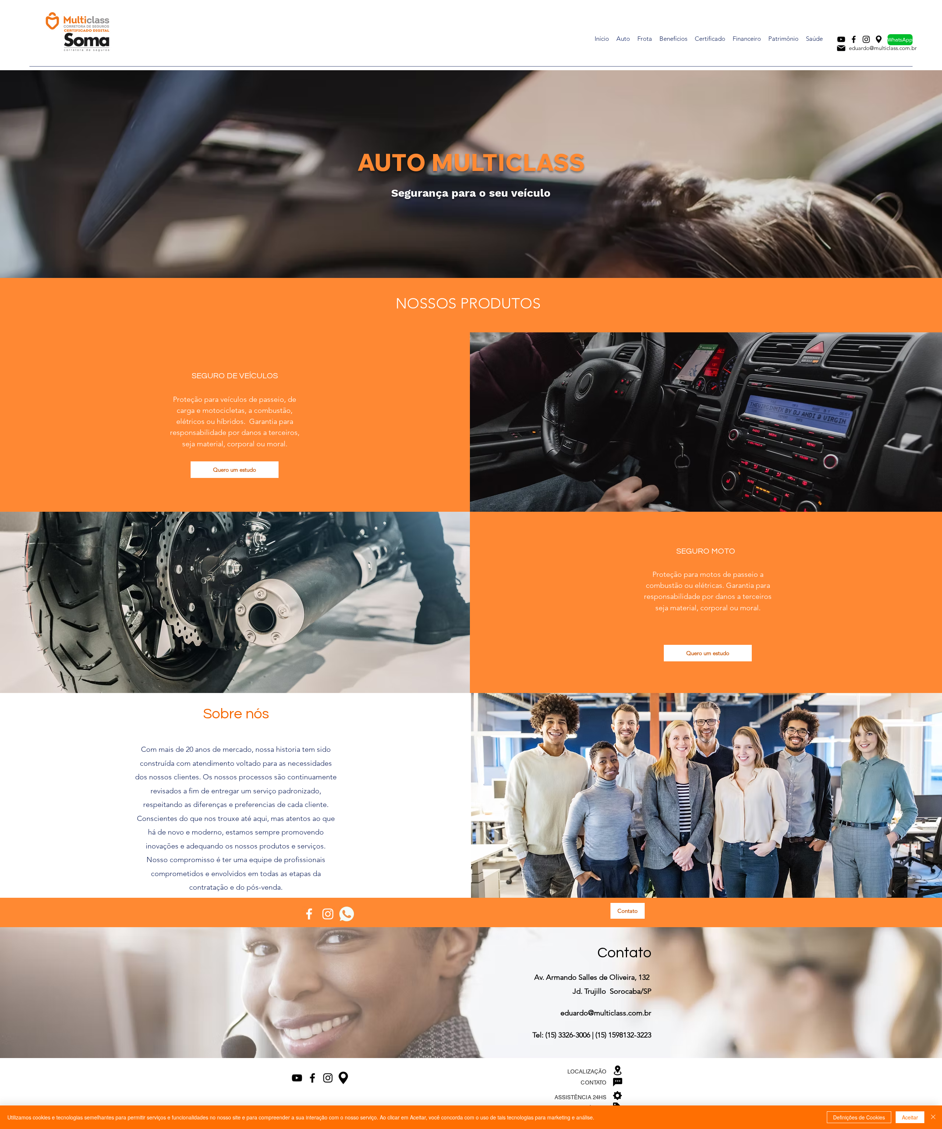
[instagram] (866, 39)
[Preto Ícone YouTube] (841, 39)
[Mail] (841, 48)
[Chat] (617, 1082)
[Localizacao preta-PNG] (878, 39)
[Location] (617, 1070)
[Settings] (617, 1095)
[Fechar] (933, 1117)
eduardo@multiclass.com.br (883, 47)
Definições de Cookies (859, 1117)
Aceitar (910, 1117)
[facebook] (853, 39)
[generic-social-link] (346, 914)
